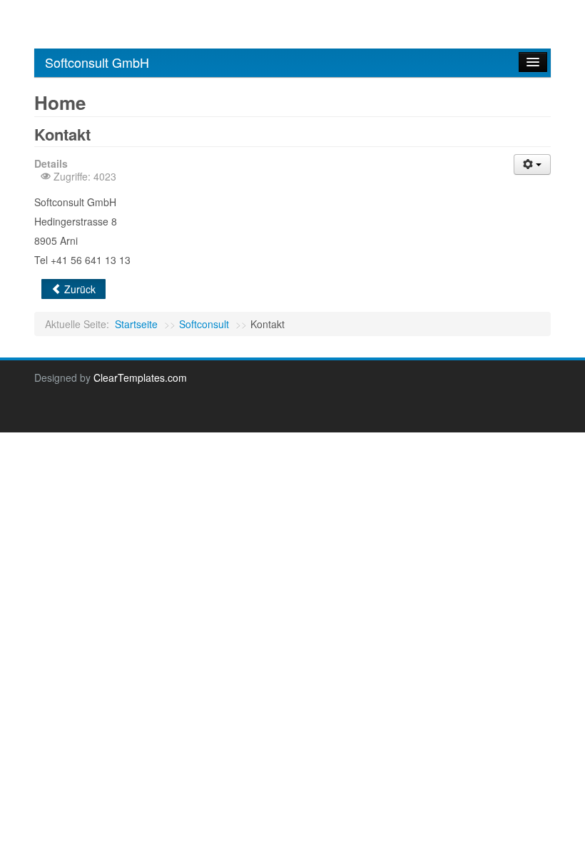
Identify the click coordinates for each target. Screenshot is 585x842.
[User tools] (532, 164)
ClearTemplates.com (140, 377)
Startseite (136, 324)
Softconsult (204, 324)
